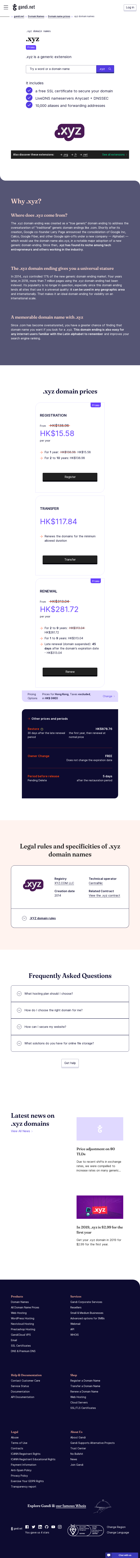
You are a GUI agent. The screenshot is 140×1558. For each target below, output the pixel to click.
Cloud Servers (79, 1402)
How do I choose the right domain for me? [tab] (53, 1010)
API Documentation (22, 1397)
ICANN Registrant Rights (25, 1453)
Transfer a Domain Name (85, 1386)
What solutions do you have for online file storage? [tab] (59, 1043)
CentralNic (96, 883)
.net (85, 154)
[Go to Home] (24, 7)
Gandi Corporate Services (86, 1301)
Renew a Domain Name (84, 1391)
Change (107, 696)
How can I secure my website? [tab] (45, 1027)
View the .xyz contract (104, 895)
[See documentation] (41, 729)
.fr (75, 154)
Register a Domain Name (85, 1380)
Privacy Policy (19, 1475)
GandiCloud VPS (21, 1334)
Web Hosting (19, 1312)
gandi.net (19, 16)
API (72, 1329)
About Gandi (78, 1437)
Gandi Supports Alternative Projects (92, 1442)
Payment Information (23, 1464)
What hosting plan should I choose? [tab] (48, 993)
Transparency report (23, 1486)
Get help (70, 1063)
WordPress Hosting (22, 1318)
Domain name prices (59, 16)
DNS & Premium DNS (23, 1351)
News (73, 1459)
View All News (20, 1131)
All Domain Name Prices (25, 1307)
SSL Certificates (21, 1345)
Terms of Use (19, 1442)
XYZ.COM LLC (64, 883)
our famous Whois (71, 1505)
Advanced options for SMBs (87, 1318)
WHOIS (74, 1334)
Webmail (75, 1323)
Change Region (116, 1527)
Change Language (118, 1532)
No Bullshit (76, 1453)
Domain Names (36, 16)
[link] (27, 1527)
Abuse (15, 1437)
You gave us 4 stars (37, 1532)
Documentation (20, 1391)
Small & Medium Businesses (86, 1312)
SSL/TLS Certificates (83, 1407)
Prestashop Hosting (23, 1329)
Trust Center (78, 1448)
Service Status (20, 1386)
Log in (130, 7)
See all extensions (113, 154)
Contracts (17, 1448)
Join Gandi (76, 1464)
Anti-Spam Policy (21, 1470)
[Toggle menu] (6, 7)
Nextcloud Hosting (22, 1323)
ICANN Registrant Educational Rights (33, 1459)
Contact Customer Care (25, 1380)
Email (14, 1340)
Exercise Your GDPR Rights (27, 1481)
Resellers (75, 1307)
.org (65, 154)
